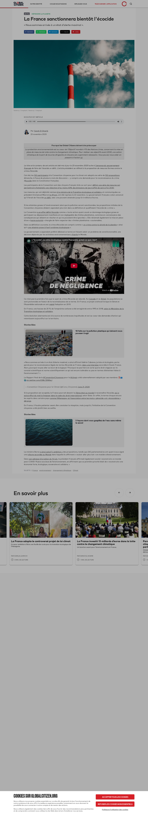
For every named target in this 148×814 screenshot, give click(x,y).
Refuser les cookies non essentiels (115, 804)
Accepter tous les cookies (115, 797)
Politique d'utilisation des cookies (115, 810)
